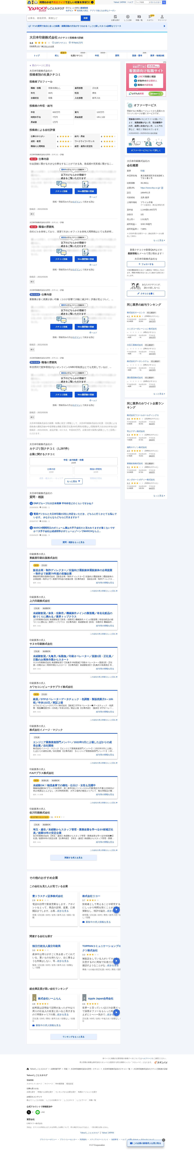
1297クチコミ (61, 43)
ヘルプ (130, 2)
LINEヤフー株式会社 (34, 1123)
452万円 (152, 424)
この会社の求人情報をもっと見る (103, 591)
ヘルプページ (147, 1058)
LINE (43, 1112)
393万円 (152, 440)
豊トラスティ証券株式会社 (47, 896)
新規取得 (84, 8)
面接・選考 (139, 55)
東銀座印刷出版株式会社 (44, 557)
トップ (37, 55)
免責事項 (114, 1139)
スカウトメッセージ (34, 1084)
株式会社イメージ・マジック (46, 729)
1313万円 (152, 386)
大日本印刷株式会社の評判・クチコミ (85, 1069)
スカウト (150, 20)
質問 (117, 55)
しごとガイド (69, 1100)
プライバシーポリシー (48, 1139)
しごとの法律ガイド (53, 1100)
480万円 (152, 456)
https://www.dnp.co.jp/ (150, 188)
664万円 (152, 488)
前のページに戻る (41, 65)
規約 (83, 1139)
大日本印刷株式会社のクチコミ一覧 (116, 1069)
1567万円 (152, 321)
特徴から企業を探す (45, 1092)
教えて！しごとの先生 (35, 1100)
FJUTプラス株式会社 (42, 773)
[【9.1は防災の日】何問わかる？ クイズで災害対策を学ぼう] (61, 2)
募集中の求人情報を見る (98, 922)
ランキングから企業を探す (65, 1092)
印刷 (143, 171)
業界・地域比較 (157, 55)
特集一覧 (139, 20)
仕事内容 (44, 159)
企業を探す (115, 20)
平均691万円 (77, 43)
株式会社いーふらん (49, 998)
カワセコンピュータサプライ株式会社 (51, 686)
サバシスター (156, 2)
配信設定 (69, 1084)
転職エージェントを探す (87, 1092)
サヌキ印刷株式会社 (41, 643)
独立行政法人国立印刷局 (46, 946)
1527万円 (152, 354)
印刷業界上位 (35, 46)
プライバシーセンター (68, 1139)
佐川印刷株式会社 (40, 812)
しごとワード (82, 1100)
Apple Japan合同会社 (100, 998)
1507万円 (152, 370)
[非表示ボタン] (163, 1140)
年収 (100, 55)
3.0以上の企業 (48, 46)
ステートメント (99, 1139)
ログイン (69, 11)
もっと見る (158, 240)
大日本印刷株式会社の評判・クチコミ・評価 (47, 155)
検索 (164, 2)
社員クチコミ (78, 55)
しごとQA (128, 20)
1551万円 (152, 337)
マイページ (162, 20)
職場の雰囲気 (46, 226)
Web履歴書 (59, 1084)
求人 (60, 55)
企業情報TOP (56, 1069)
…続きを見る (62, 911)
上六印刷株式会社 (40, 600)
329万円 (152, 472)
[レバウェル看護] (146, 96)
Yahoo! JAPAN (120, 2)
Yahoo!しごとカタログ (38, 1069)
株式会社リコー (91, 896)
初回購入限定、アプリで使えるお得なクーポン (96, 11)
